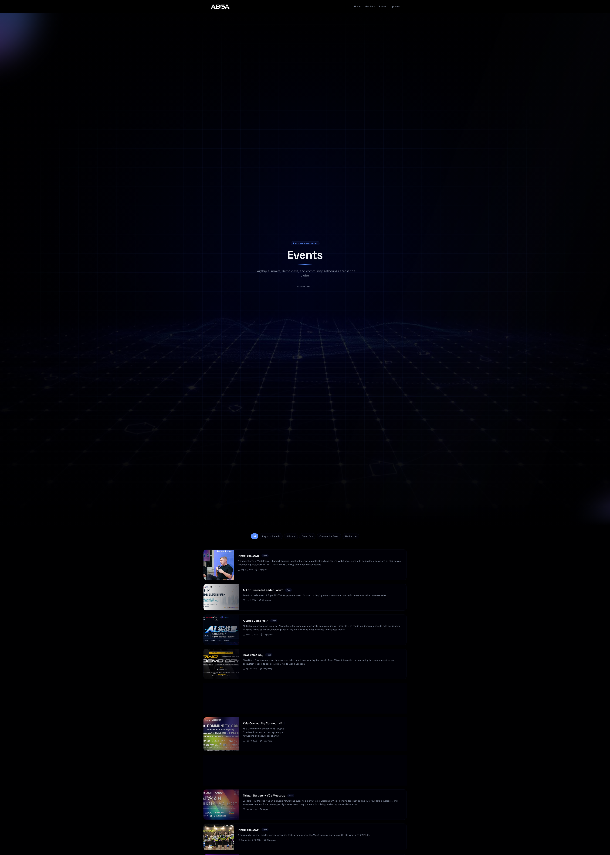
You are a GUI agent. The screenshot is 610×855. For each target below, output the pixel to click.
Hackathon (350, 536)
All (254, 536)
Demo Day (307, 536)
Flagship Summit (271, 536)
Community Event (329, 536)
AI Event (291, 536)
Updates (395, 6)
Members (370, 6)
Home (357, 6)
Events (382, 6)
